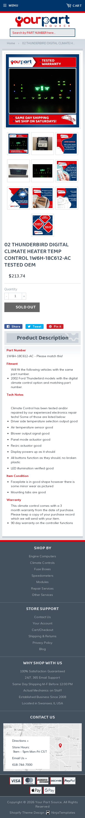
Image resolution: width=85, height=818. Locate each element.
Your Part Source (48, 802)
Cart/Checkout (42, 630)
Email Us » (19, 758)
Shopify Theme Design (27, 813)
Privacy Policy (43, 643)
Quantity (10, 289)
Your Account (42, 623)
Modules (42, 582)
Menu (13, 5)
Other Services (42, 595)
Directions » (20, 741)
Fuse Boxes (42, 569)
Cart (77, 6)
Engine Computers (42, 556)
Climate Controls (42, 563)
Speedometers (42, 576)
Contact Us (42, 617)
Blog (42, 649)
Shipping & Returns (43, 636)
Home (11, 43)
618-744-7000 (22, 765)
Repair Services (42, 588)
